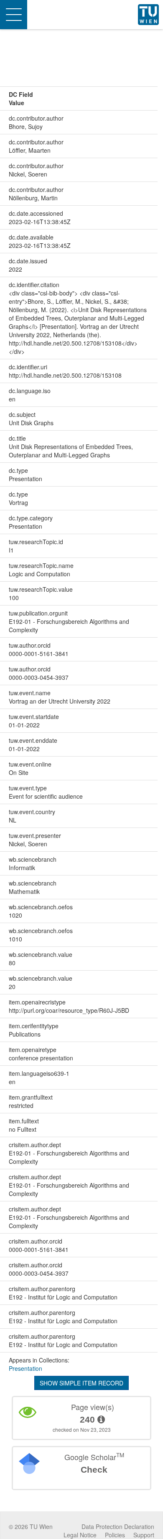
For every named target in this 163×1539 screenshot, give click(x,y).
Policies (115, 1535)
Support (143, 1535)
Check (94, 1469)
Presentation (25, 1368)
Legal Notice (80, 1535)
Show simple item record (81, 1383)
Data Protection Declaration (118, 1526)
